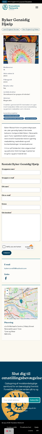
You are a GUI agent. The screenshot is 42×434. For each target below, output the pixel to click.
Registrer (28, 2)
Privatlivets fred (25, 427)
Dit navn (5, 186)
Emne (4, 204)
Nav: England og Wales (31, 29)
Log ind (21, 2)
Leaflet (10, 318)
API (37, 431)
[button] (21, 301)
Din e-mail (6, 195)
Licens (30, 431)
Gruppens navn (8, 169)
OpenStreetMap (25, 318)
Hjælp (36, 427)
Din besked (7, 212)
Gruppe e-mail (8, 177)
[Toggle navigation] (36, 7)
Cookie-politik (12, 427)
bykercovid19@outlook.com (15, 268)
